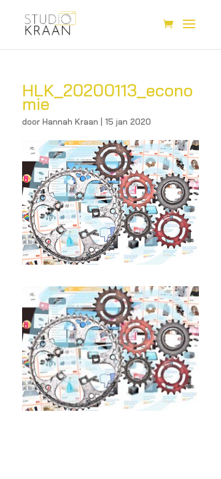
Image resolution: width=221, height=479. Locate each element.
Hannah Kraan (70, 121)
